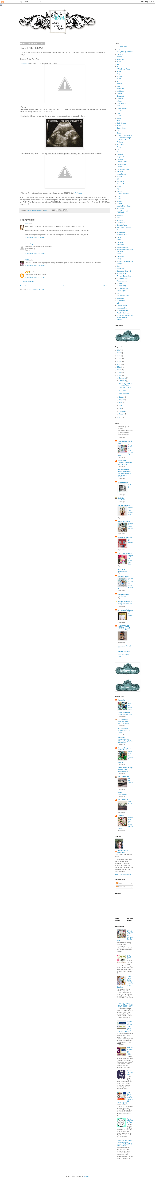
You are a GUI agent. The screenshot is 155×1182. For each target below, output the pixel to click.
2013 (119, 361)
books (119, 79)
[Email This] (57, 210)
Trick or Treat (121, 301)
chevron (119, 93)
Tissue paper (121, 291)
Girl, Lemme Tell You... (125, 610)
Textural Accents (122, 278)
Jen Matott (120, 181)
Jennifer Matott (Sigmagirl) (122, 851)
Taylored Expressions (124, 276)
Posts (120, 883)
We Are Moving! (122, 794)
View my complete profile (123, 874)
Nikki (27, 260)
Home (65, 286)
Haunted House (122, 162)
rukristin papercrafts (125, 601)
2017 (119, 350)
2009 (119, 373)
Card (118, 86)
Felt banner (120, 144)
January (122, 414)
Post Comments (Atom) (36, 289)
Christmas (120, 98)
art (118, 64)
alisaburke (121, 700)
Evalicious (25, 63)
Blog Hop (120, 76)
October (121, 397)
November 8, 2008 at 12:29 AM (35, 237)
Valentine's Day (122, 308)
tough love (120, 298)
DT (118, 130)
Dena (27, 224)
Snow (119, 254)
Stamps (119, 264)
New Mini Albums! (123, 500)
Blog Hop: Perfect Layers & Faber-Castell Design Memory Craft (125, 1005)
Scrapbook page (122, 247)
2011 (119, 367)
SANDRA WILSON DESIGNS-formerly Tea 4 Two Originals (124, 628)
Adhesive (120, 54)
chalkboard (120, 91)
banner (119, 71)
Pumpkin (120, 242)
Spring (119, 259)
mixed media (121, 208)
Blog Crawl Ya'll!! (129, 957)
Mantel (119, 199)
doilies (119, 125)
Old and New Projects (130, 613)
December (122, 378)
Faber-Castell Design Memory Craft (124, 138)
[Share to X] (62, 210)
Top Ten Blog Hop (123, 296)
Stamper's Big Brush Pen (125, 261)
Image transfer (121, 174)
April (120, 408)
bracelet (119, 84)
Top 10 (119, 293)
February (122, 411)
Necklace (120, 215)
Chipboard (120, 96)
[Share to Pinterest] (66, 210)
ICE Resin (120, 171)
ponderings (121, 737)
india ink (119, 176)
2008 (119, 375)
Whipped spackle (122, 310)
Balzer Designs (123, 728)
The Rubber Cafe (122, 288)
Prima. (119, 240)
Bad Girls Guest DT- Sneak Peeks (125, 384)
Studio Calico (121, 273)
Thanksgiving (121, 286)
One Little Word (122, 225)
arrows (119, 61)
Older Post (105, 286)
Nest (118, 217)
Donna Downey (122, 128)
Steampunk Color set (124, 271)
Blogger (86, 1176)
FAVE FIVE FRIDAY (125, 388)
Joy (118, 189)
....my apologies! (130, 485)
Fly (118, 149)
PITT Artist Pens (122, 235)
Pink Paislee (121, 232)
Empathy (120, 133)
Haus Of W (121, 569)
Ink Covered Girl (123, 470)
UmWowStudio (122, 305)
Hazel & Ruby (121, 164)
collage (119, 101)
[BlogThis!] (59, 210)
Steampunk (120, 269)
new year (120, 220)
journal (119, 186)
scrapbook (120, 245)
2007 (119, 417)
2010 (119, 370)
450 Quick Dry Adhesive (125, 52)
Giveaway (120, 154)
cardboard (120, 89)
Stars (118, 266)
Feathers (120, 142)
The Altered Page (123, 777)
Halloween (120, 159)
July (120, 402)
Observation (121, 222)
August (121, 400)
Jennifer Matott (122, 184)
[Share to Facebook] (64, 210)
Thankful (120, 283)
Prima (119, 237)
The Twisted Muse (124, 505)
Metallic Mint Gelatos (124, 206)
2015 (119, 356)
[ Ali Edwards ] (123, 719)
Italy (118, 179)
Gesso (119, 152)
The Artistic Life (123, 800)
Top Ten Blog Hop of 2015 (130, 1120)
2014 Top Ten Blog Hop (130, 1072)
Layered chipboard (123, 194)
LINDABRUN (122, 461)
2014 (118, 49)
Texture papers (122, 281)
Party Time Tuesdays (124, 227)
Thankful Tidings (123, 594)
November (122, 381)
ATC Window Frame (123, 69)
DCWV (119, 116)
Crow (118, 113)
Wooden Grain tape (123, 313)
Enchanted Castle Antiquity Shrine (130, 510)
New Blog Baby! (122, 596)
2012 (119, 364)
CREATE (120, 111)
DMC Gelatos (121, 123)
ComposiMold (121, 103)
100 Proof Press (122, 47)
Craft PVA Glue (122, 108)
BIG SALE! (122, 391)
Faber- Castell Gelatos (124, 135)
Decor (119, 118)
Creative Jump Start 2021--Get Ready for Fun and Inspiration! (125, 741)
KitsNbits (121, 498)
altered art (120, 59)
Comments (121, 887)
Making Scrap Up (123, 576)
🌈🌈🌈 (28, 272)
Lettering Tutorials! (123, 771)
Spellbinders (121, 256)
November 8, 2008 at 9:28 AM (35, 265)
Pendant (119, 230)
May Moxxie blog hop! (130, 540)
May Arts (119, 203)
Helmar (119, 167)
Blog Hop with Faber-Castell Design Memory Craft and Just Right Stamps (124, 1143)
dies (118, 121)
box (118, 81)
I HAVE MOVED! (122, 571)
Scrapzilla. (121, 816)
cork (118, 106)
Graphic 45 (120, 157)
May (120, 405)
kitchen (119, 191)
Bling (118, 74)
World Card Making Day (125, 315)
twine (118, 303)
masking (119, 201)
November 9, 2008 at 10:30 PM (35, 277)
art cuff (119, 66)
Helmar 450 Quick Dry (124, 169)
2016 (119, 353)
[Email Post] (53, 210)
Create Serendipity (124, 521)
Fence (119, 147)
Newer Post (24, 286)
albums (119, 57)
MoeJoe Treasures (124, 651)
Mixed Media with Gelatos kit (122, 212)
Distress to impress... (125, 537)
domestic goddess (31, 244)
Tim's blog (78, 193)
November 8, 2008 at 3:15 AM (35, 253)
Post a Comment (28, 282)
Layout (119, 196)
